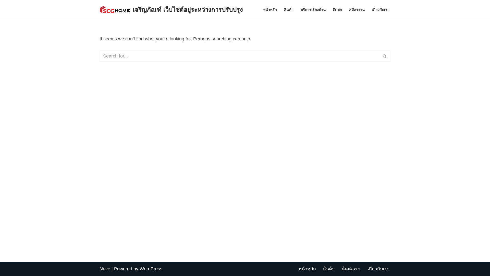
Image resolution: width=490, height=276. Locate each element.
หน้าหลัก (270, 10)
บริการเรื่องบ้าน (313, 10)
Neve (105, 268)
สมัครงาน (357, 10)
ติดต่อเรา (351, 268)
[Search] (384, 56)
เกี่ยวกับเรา (380, 10)
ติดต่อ (337, 10)
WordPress (151, 268)
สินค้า (288, 10)
